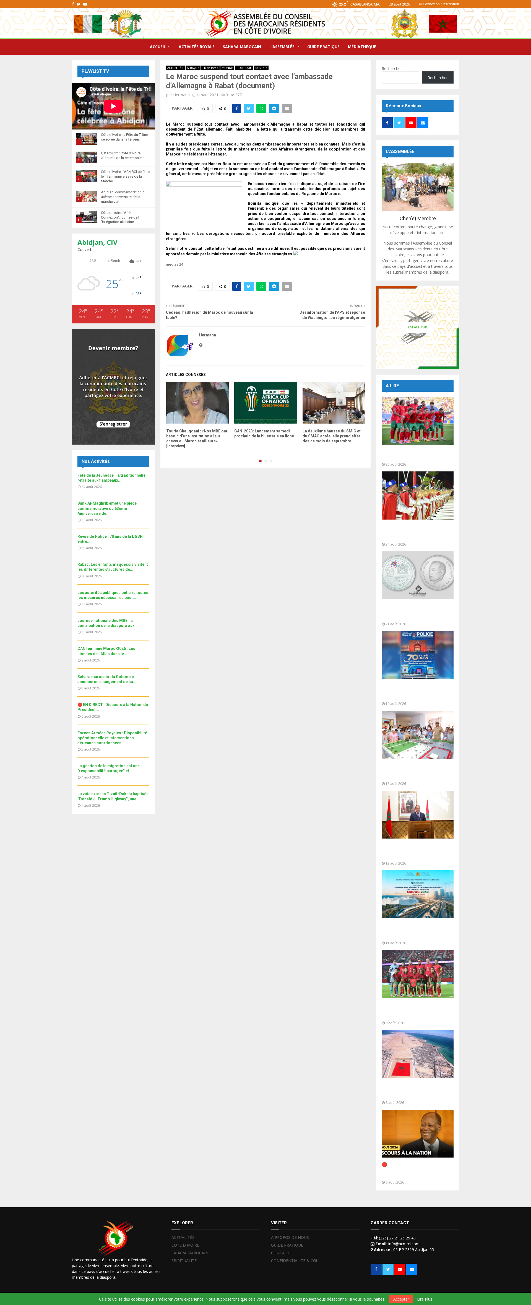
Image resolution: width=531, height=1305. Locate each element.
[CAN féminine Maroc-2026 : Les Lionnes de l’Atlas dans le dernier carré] (418, 974)
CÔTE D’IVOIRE (185, 1245)
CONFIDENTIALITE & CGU (295, 1260)
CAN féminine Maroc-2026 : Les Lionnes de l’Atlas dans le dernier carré (416, 1011)
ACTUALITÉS (175, 68)
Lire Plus (424, 1299)
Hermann (181, 94)
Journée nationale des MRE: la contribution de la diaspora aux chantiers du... (414, 931)
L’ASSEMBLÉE (282, 46)
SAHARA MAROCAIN (242, 46)
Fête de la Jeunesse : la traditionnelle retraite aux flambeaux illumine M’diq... (409, 532)
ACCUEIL (158, 46)
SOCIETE (261, 68)
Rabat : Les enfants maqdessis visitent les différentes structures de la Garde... (414, 771)
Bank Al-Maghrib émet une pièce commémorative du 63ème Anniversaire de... (107, 508)
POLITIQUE (244, 68)
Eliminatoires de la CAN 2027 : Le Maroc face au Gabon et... (416, 455)
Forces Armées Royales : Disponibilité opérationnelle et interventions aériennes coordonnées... (112, 738)
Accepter (401, 1299)
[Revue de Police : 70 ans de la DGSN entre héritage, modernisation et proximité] (418, 655)
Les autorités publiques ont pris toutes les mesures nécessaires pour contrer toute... (416, 851)
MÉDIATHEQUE (362, 46)
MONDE (227, 68)
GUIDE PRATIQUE (323, 46)
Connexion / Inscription (440, 4)
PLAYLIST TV (95, 71)
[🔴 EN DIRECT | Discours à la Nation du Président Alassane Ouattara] (418, 1134)
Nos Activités (96, 461)
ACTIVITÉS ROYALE (197, 46)
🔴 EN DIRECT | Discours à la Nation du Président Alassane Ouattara (413, 1170)
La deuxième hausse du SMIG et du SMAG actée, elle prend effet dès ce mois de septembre (332, 436)
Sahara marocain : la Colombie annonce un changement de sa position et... (414, 1090)
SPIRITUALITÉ (184, 1260)
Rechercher (392, 68)
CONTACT (280, 1252)
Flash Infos (210, 68)
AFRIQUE (193, 68)
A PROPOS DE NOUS (290, 1237)
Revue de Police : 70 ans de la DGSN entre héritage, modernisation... (413, 691)
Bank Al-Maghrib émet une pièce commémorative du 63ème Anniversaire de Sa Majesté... (416, 612)
